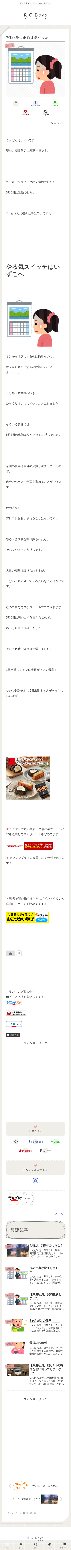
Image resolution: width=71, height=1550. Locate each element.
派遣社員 (14, 1035)
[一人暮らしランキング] (16, 1013)
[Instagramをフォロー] (35, 1180)
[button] (45, 112)
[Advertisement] (35, 1081)
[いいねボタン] (10, 953)
